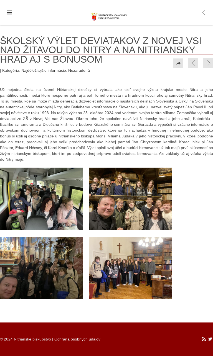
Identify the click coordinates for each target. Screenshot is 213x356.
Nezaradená (79, 70)
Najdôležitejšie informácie (43, 70)
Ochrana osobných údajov (77, 339)
